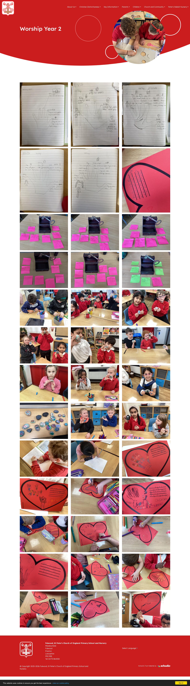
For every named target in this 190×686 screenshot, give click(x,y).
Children (136, 7)
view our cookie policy (61, 683)
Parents (125, 7)
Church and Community (154, 7)
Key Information (110, 7)
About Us (71, 7)
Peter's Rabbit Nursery (177, 7)
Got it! (181, 683)
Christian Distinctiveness (89, 7)
